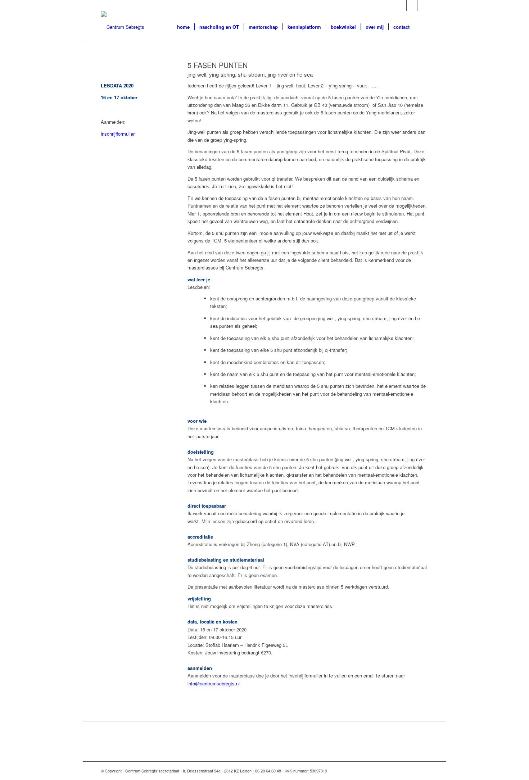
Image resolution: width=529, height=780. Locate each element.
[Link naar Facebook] (401, 5)
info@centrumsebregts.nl (213, 683)
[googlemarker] (122, 27)
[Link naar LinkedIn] (412, 5)
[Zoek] (421, 27)
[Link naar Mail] (422, 5)
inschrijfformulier (118, 133)
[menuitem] (183, 27)
